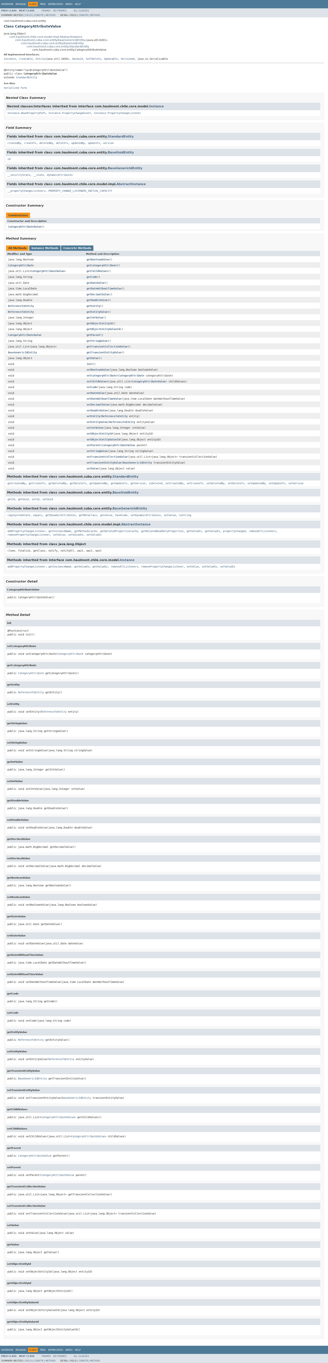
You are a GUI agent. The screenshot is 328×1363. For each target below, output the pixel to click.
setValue (93, 468)
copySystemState (18, 515)
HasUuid (77, 58)
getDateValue (96, 282)
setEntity (93, 416)
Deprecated (55, 4)
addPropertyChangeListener (26, 531)
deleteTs (62, 143)
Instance (10, 58)
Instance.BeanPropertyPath (26, 113)
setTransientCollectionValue (107, 456)
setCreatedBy (174, 483)
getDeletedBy (57, 483)
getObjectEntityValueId (103, 329)
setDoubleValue (97, 410)
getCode (92, 276)
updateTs (94, 143)
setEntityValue (97, 422)
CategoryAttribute (21, 265)
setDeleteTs (236, 483)
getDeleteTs (78, 483)
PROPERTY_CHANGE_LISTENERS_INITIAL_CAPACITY (80, 190)
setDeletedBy (215, 483)
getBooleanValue (98, 259)
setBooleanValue (98, 369)
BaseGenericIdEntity (125, 168)
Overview (7, 4)
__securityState (18, 174)
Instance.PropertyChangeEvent (69, 113)
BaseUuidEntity (121, 152)
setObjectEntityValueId (103, 439)
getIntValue (95, 317)
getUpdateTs (119, 483)
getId (11, 499)
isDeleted (155, 483)
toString (185, 515)
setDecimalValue (98, 404)
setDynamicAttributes (145, 515)
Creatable (26, 58)
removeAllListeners (262, 531)
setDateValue (96, 393)
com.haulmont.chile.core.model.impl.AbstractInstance (45, 36)
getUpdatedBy (98, 483)
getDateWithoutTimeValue (104, 288)
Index (69, 4)
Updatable (111, 58)
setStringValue (97, 451)
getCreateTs (37, 483)
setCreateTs (195, 483)
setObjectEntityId (99, 433)
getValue (93, 358)
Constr (38, 15)
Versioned (127, 58)
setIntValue (95, 427)
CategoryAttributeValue (24, 226)
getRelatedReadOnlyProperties (162, 531)
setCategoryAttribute (102, 375)
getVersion (138, 483)
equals (37, 515)
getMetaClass (88, 515)
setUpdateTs (277, 483)
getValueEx (194, 531)
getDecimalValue (98, 294)
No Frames (60, 10)
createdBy (14, 143)
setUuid (47, 499)
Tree (43, 4)
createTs (30, 143)
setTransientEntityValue (104, 462)
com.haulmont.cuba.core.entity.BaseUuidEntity (52, 43)
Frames (46, 10)
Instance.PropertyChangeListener (117, 113)
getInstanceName (59, 531)
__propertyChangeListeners (26, 190)
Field (28, 15)
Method (50, 15)
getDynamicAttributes (60, 515)
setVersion (296, 483)
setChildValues (97, 381)
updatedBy (78, 143)
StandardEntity (26, 77)
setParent (93, 445)
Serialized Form (15, 87)
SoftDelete (93, 58)
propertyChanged (234, 531)
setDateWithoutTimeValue (104, 398)
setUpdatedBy (256, 483)
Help (78, 4)
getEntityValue (97, 311)
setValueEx (75, 534)
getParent (93, 334)
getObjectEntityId (99, 323)
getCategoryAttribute (102, 265)
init (90, 364)
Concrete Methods (77, 248)
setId (35, 499)
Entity (40, 58)
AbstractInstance (131, 184)
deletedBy (46, 143)
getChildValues (97, 271)
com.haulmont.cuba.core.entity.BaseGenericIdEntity (50, 40)
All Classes (81, 10)
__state (38, 174)
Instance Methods (45, 248)
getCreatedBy (16, 483)
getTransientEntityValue (104, 352)
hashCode (121, 515)
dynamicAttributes (60, 174)
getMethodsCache (85, 531)
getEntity (93, 305)
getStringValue (97, 340)
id (8, 158)
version (108, 143)
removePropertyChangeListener (28, 534)
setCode (92, 387)
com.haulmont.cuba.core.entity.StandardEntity (58, 46)
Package (21, 4)
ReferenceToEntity (21, 305)
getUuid (23, 499)
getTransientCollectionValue (107, 346)
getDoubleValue (97, 300)
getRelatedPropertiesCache (119, 531)
